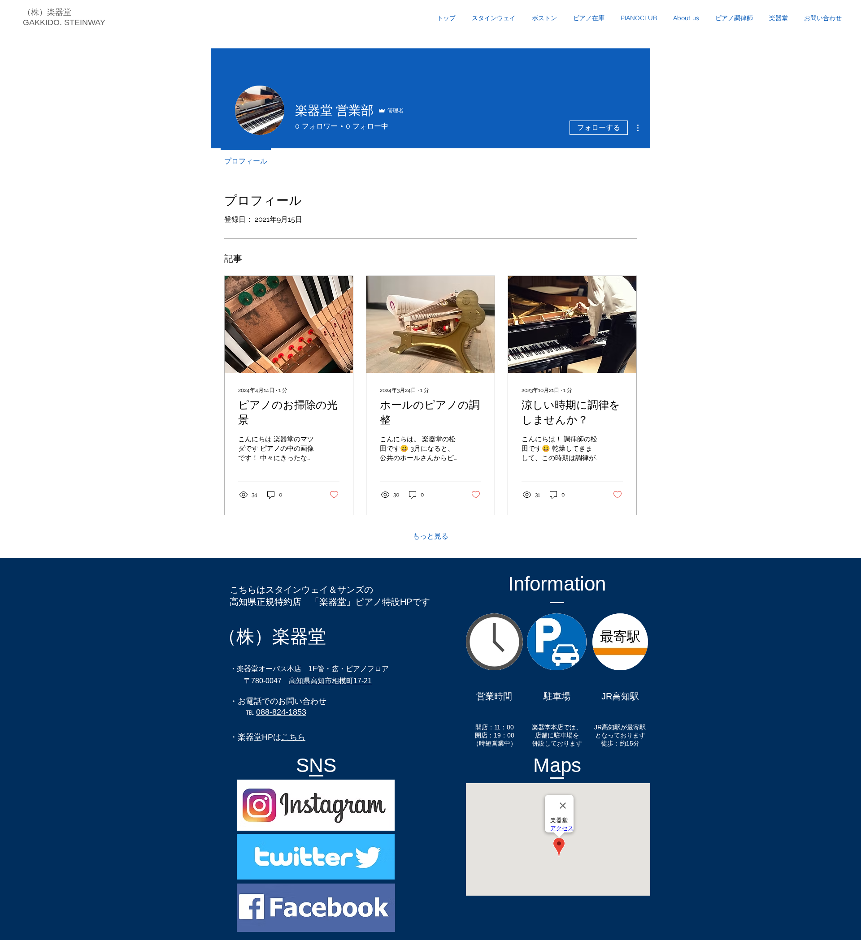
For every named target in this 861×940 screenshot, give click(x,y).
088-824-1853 (281, 711)
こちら (293, 737)
